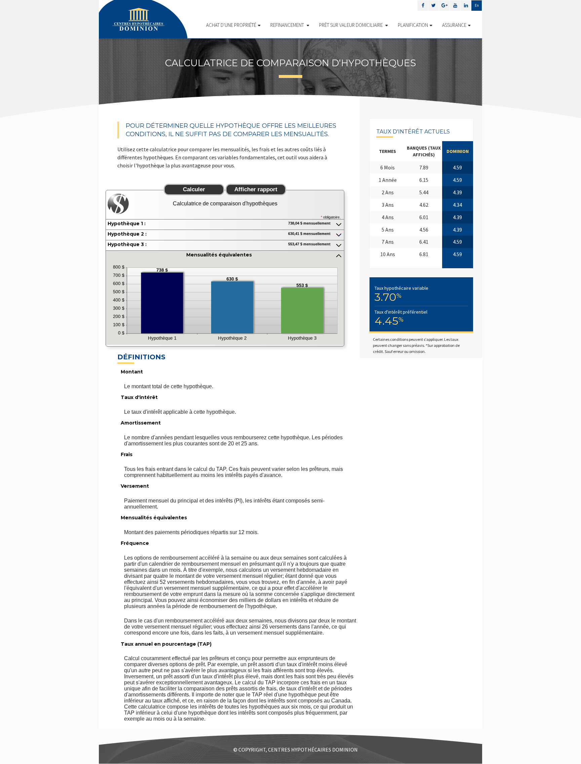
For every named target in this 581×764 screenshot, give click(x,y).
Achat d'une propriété (231, 25)
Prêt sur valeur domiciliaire (351, 25)
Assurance (454, 25)
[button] (225, 224)
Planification (413, 25)
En (477, 5)
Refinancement (287, 25)
